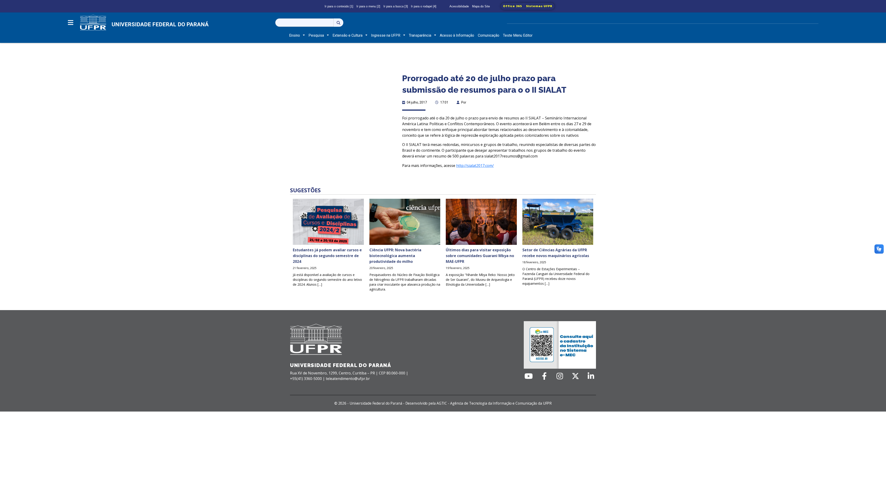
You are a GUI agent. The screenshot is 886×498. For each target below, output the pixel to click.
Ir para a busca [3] (395, 6)
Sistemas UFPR (539, 6)
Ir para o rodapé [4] (423, 6)
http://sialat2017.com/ (475, 165)
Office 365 (512, 6)
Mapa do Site (481, 6)
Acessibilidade (459, 6)
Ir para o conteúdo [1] (339, 6)
